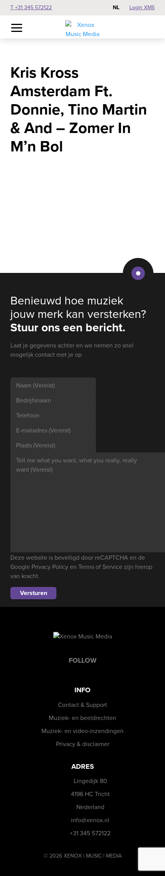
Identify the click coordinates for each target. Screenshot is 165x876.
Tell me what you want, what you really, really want (76, 465)
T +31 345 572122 (31, 7)
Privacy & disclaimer (82, 744)
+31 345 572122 (90, 833)
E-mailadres (43, 430)
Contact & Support (82, 704)
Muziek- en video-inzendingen (82, 730)
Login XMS (142, 7)
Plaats (35, 445)
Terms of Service (100, 566)
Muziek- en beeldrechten (82, 717)
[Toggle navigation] (17, 28)
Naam (35, 385)
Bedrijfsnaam (33, 400)
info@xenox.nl (90, 820)
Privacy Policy (49, 566)
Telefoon (28, 415)
